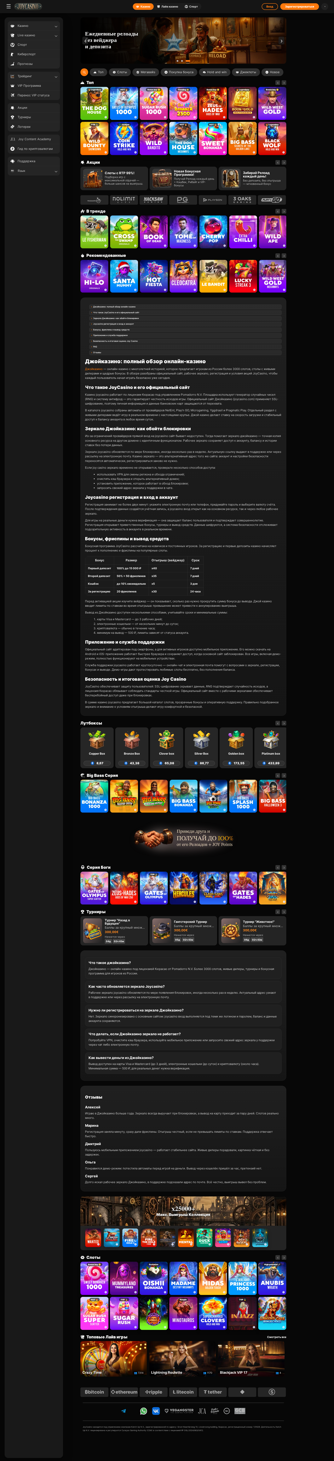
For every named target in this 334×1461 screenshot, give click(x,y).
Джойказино (94, 369)
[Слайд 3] (189, 61)
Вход (269, 6)
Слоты (122, 72)
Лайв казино (169, 6)
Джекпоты (248, 72)
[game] (154, 138)
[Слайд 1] (179, 61)
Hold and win (217, 72)
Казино (145, 6)
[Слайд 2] (185, 61)
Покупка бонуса (181, 72)
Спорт (193, 6)
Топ (100, 72)
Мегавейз (148, 72)
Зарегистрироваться (299, 6)
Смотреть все (276, 1337)
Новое (274, 72)
